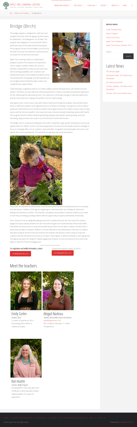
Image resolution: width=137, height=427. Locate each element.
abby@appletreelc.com (52, 320)
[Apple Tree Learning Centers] (6, 5)
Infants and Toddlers (21, 13)
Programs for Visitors (74, 418)
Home (5, 418)
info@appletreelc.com (20, 253)
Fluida (121, 422)
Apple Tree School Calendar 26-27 (119, 45)
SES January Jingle (112, 71)
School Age (55, 418)
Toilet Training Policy (114, 29)
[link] (132, 5)
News (91, 418)
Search (109, 52)
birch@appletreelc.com (62, 253)
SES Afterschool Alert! (114, 82)
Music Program (112, 33)
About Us (102, 418)
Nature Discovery (113, 37)
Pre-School (41, 418)
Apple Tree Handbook (114, 41)
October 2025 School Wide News (119, 93)
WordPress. (129, 422)
